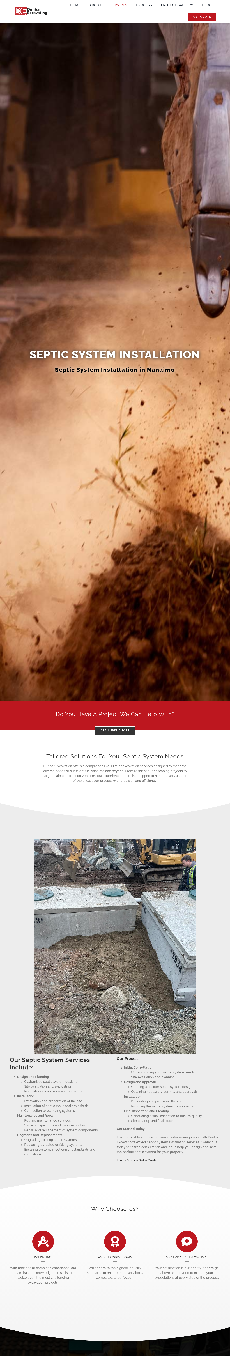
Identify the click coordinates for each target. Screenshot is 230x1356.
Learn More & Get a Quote (137, 1160)
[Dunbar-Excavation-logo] (31, 7)
